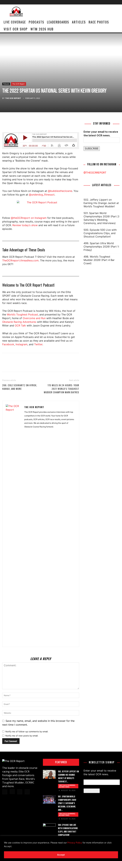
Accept (61, 854)
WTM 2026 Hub (42, 29)
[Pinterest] (20, 123)
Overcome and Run (34, 318)
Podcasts (36, 22)
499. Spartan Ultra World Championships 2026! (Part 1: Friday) (101, 246)
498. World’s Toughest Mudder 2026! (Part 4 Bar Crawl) (99, 260)
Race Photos (99, 22)
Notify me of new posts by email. (21, 735)
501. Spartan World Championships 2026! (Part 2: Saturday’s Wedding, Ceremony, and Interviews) (102, 218)
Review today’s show (25, 225)
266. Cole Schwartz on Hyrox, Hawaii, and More (19, 386)
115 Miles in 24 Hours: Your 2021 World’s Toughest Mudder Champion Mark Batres (61, 388)
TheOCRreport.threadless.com (20, 260)
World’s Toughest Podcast (22, 314)
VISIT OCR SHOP (16, 29)
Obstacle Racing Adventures (19, 321)
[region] (61, 848)
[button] (116, 22)
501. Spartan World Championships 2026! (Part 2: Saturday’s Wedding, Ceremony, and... (67, 803)
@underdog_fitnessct (41, 194)
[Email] (27, 123)
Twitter (38, 344)
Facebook (8, 344)
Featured (61, 762)
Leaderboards (58, 22)
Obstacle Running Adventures (67, 786)
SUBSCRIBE (91, 148)
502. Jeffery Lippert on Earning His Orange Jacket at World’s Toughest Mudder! (101, 203)
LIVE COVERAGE (15, 22)
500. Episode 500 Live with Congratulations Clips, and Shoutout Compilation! (100, 233)
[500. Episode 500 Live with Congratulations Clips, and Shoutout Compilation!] (49, 827)
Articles (79, 22)
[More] (34, 123)
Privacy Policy (74, 842)
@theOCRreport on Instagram (29, 217)
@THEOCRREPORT (95, 172)
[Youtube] (117, 2)
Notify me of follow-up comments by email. (26, 731)
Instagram (21, 344)
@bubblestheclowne (60, 190)
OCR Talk (20, 325)
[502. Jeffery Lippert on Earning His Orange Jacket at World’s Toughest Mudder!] (49, 774)
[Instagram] (107, 2)
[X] (112, 2)
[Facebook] (101, 2)
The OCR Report (18, 84)
